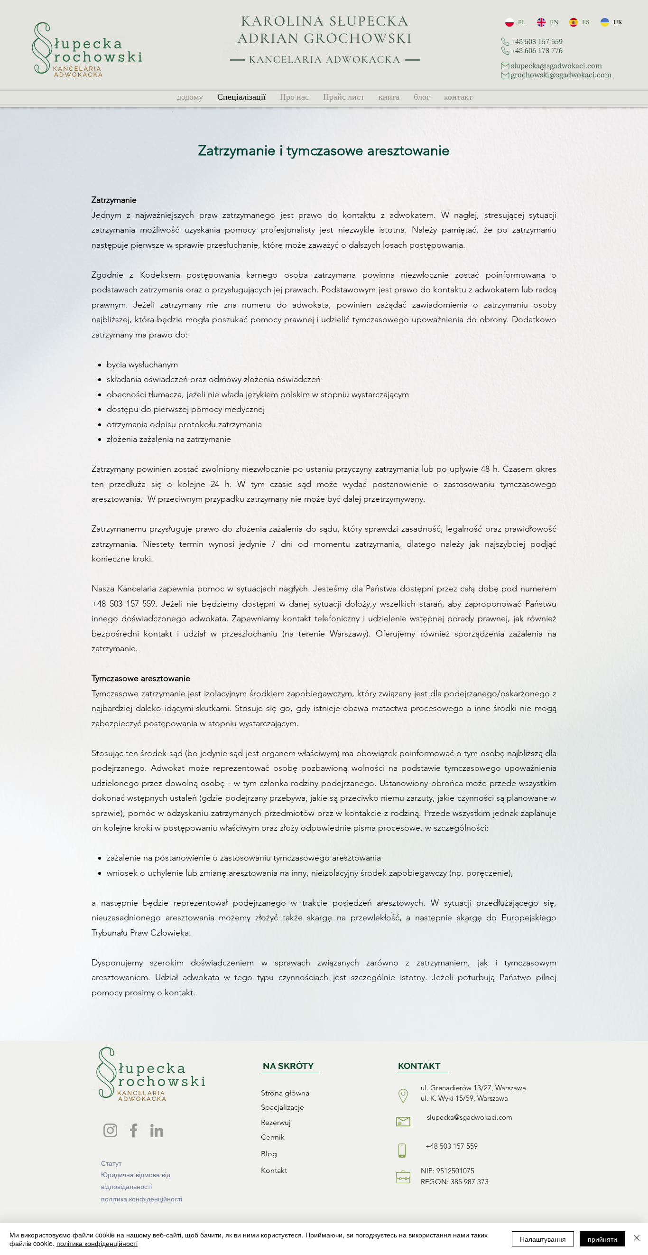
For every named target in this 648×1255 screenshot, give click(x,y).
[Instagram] (110, 1130)
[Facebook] (133, 1130)
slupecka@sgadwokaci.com (469, 1117)
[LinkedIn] (157, 1130)
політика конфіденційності (97, 1243)
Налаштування (543, 1239)
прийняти (602, 1239)
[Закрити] (636, 1238)
